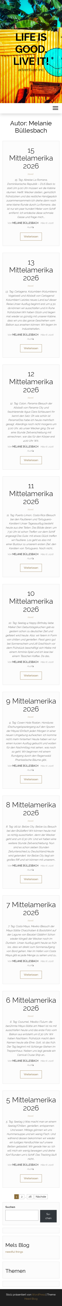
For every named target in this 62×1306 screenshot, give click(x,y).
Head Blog (31, 1298)
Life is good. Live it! (31, 49)
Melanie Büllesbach (25, 223)
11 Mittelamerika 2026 (31, 493)
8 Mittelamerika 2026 (31, 809)
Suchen (10, 1207)
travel (30, 174)
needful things (14, 1251)
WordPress (38, 1294)
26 (30, 1196)
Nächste (41, 1196)
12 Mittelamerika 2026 (31, 382)
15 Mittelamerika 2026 (31, 158)
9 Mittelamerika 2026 (31, 705)
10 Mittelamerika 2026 (31, 601)
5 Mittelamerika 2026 (31, 1104)
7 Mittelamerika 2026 (31, 908)
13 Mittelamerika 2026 (31, 270)
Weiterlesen (31, 236)
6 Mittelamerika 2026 (31, 1004)
